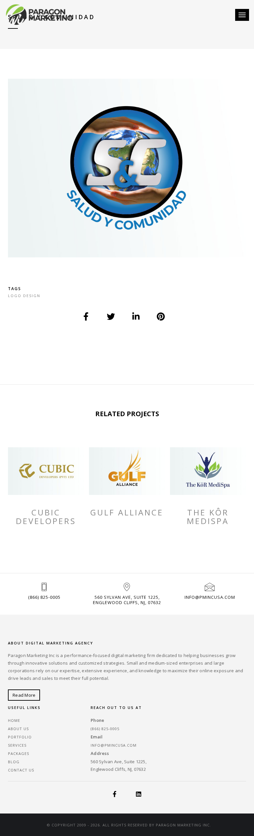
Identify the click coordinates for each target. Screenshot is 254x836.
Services (17, 745)
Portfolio (20, 736)
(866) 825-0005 (44, 597)
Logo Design (24, 295)
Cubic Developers (46, 517)
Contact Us (21, 770)
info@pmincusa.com (210, 597)
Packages (18, 753)
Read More (24, 695)
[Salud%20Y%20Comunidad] (86, 316)
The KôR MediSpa (208, 517)
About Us (18, 728)
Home (14, 720)
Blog (14, 761)
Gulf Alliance (126, 512)
